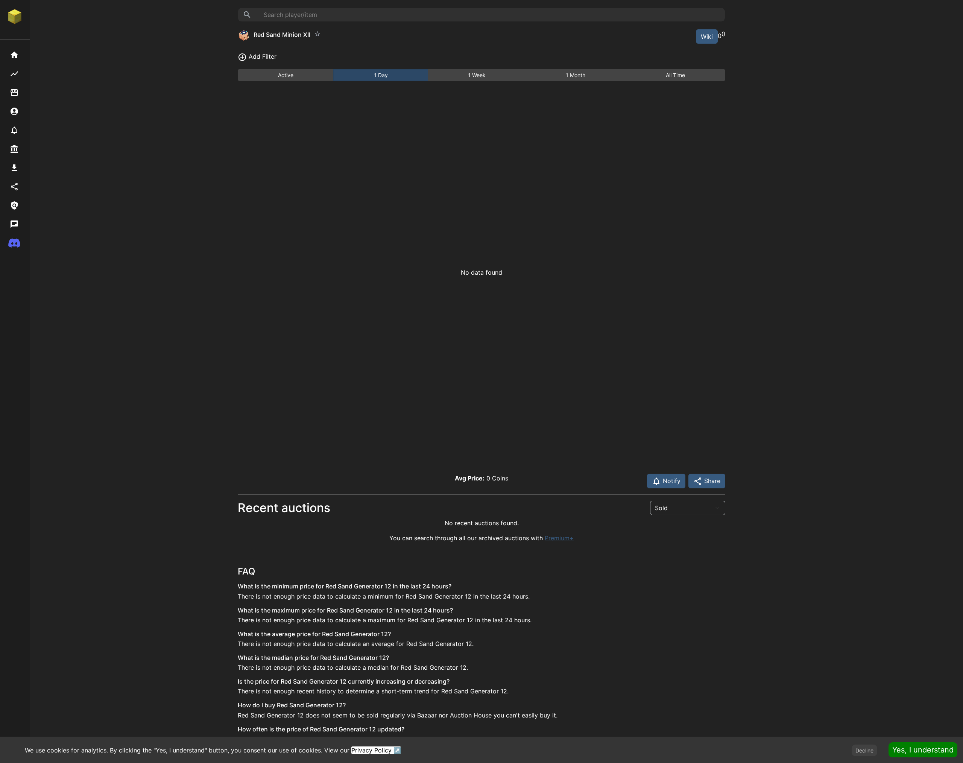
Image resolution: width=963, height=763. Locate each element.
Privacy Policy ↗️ (376, 750)
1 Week (477, 75)
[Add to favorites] (317, 34)
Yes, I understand (923, 749)
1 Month (575, 75)
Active (285, 75)
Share (711, 481)
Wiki (707, 36)
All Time (675, 75)
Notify (670, 481)
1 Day (381, 75)
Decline (864, 750)
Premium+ (559, 538)
